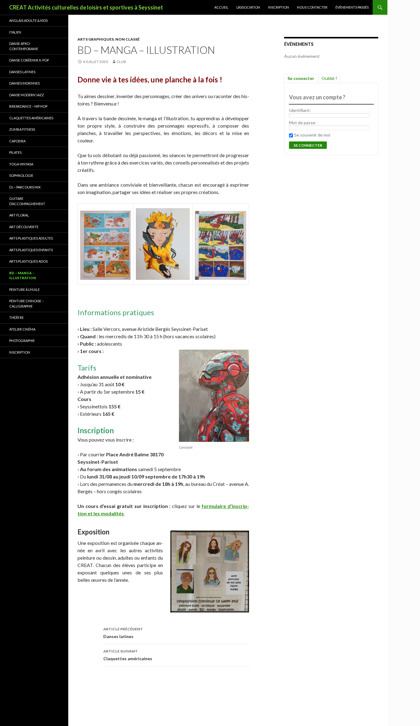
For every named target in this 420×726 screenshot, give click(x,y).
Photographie (22, 341)
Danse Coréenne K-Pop (29, 60)
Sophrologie (21, 175)
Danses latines (123, 633)
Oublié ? (329, 78)
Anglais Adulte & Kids (28, 20)
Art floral (19, 215)
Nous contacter (312, 7)
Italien (15, 32)
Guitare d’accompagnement (27, 201)
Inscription (278, 7)
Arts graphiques (95, 39)
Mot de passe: (302, 122)
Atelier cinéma (22, 329)
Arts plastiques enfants (31, 250)
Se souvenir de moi (312, 134)
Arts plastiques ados (28, 261)
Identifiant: (300, 110)
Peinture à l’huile (24, 290)
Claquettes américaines (127, 655)
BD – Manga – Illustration (22, 275)
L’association (248, 7)
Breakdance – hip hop (28, 106)
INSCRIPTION (19, 352)
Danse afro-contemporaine (23, 46)
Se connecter (300, 78)
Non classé (127, 39)
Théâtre (16, 317)
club (121, 61)
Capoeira (17, 141)
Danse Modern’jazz (26, 95)
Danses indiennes (24, 83)
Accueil (221, 7)
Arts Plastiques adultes (31, 238)
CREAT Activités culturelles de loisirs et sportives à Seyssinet (86, 7)
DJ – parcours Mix (25, 187)
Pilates (15, 152)
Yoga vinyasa (21, 164)
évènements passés (352, 7)
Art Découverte (23, 227)
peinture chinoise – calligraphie (26, 303)
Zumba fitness (22, 129)
